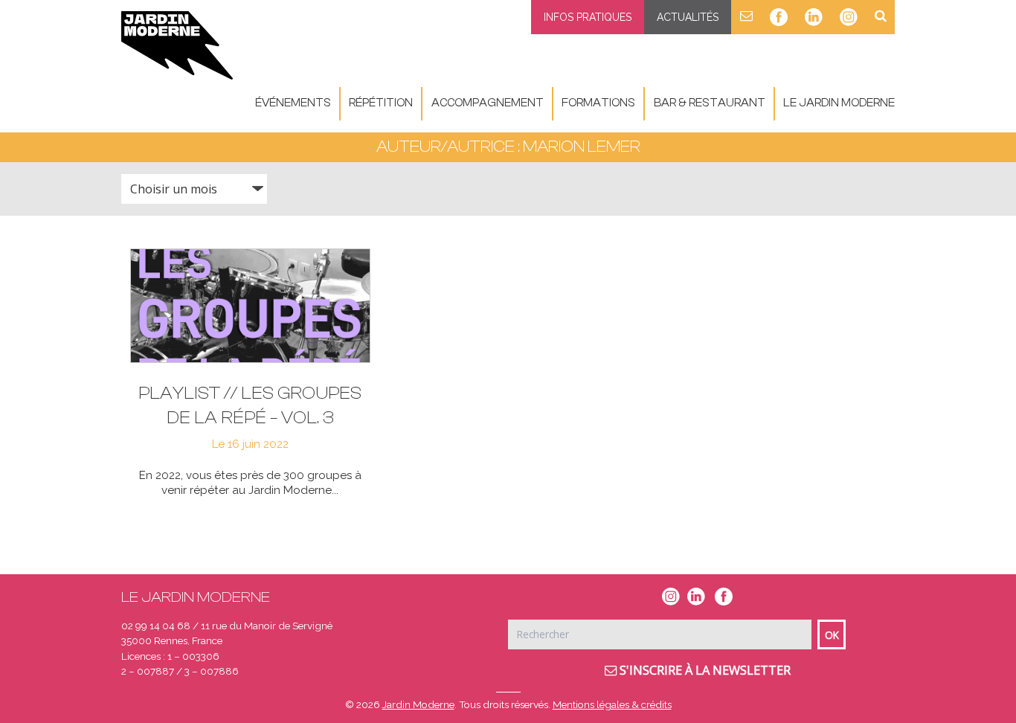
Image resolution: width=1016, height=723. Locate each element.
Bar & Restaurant (709, 103)
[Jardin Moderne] (177, 45)
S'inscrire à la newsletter (704, 670)
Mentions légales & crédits (612, 704)
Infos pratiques (587, 17)
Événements (293, 103)
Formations (598, 103)
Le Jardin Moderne (839, 103)
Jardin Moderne (418, 704)
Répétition (381, 103)
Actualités (687, 17)
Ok (832, 635)
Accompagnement (487, 103)
